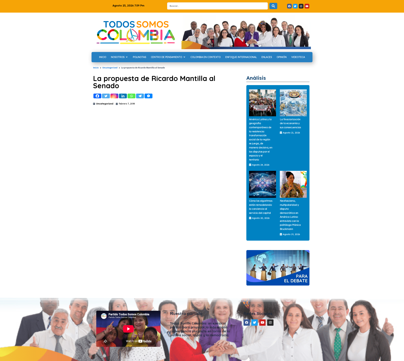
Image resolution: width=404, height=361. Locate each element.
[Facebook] (97, 96)
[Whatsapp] (131, 96)
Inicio (96, 67)
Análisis (256, 78)
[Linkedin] (123, 96)
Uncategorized (109, 67)
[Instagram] (114, 96)
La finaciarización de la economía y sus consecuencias (290, 123)
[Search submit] (273, 6)
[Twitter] (106, 96)
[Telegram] (140, 96)
